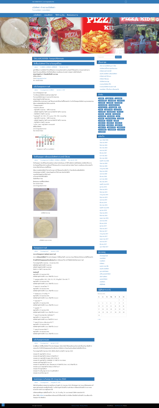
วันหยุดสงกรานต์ (40, 248)
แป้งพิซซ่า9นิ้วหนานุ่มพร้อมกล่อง (108, 68)
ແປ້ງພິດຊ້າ (54, 67)
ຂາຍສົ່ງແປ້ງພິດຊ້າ (112, 129)
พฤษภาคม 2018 (104, 218)
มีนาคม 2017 (103, 244)
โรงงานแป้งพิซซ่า (102, 129)
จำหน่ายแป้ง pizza (103, 107)
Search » (118, 57)
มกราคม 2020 (103, 179)
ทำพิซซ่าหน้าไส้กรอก (105, 76)
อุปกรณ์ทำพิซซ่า (104, 271)
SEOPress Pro (119, 405)
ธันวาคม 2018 (103, 205)
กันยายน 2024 (103, 142)
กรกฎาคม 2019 (104, 194)
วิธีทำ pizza (120, 111)
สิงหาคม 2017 (103, 231)
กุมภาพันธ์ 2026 (104, 140)
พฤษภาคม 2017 (104, 239)
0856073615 (38, 1)
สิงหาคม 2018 (103, 215)
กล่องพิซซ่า (48, 15)
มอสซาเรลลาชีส (104, 266)
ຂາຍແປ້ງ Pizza (121, 129)
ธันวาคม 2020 (103, 158)
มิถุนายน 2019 (103, 197)
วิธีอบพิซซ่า (108, 114)
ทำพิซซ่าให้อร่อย (104, 79)
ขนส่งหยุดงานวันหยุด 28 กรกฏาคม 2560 (50, 379)
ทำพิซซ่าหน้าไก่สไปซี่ (105, 71)
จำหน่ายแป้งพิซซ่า (113, 107)
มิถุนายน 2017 (103, 236)
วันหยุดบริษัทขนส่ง (111, 111)
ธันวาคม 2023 (103, 148)
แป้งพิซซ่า (37, 15)
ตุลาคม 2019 (103, 187)
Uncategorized (44, 90)
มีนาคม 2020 (103, 176)
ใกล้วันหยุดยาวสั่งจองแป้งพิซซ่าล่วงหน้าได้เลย (52, 157)
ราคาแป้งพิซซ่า (102, 111)
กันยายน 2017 (103, 228)
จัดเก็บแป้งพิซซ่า (118, 102)
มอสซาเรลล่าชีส (118, 109)
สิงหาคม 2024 (103, 145)
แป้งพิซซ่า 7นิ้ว (102, 125)
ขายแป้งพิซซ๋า (110, 102)
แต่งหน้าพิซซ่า (102, 120)
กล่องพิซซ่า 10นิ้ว (109, 98)
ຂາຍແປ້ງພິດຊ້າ (102, 131)
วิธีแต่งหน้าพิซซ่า (116, 114)
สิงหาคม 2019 (103, 192)
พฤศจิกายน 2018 (104, 208)
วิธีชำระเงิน (59, 15)
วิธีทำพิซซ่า (101, 114)
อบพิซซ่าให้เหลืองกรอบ (110, 118)
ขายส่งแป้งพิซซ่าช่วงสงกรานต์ (108, 86)
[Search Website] (126, 1)
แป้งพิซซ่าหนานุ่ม (104, 81)
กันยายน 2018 (103, 213)
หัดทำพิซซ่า (101, 118)
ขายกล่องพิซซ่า (119, 98)
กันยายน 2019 (103, 189)
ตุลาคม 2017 (103, 226)
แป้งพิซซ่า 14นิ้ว (102, 127)
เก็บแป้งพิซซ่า (120, 118)
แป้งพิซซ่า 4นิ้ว (102, 123)
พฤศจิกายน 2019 (104, 184)
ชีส (119, 107)
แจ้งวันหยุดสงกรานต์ (42, 86)
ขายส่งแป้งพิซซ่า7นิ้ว (105, 84)
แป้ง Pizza (109, 120)
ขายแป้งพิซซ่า (102, 102)
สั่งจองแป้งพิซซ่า (102, 116)
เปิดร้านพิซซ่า (103, 276)
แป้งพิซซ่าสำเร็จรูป (111, 127)
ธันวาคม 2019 (103, 181)
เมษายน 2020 (103, 174)
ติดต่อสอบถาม (72, 15)
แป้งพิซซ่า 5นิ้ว (110, 123)
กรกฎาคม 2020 (104, 168)
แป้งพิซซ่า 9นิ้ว (110, 125)
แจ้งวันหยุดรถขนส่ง (41, 340)
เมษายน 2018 (103, 220)
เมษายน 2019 (103, 200)
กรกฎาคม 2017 (104, 234)
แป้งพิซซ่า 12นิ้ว (119, 125)
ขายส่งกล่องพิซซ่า (102, 100)
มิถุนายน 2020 (103, 171)
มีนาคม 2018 (103, 223)
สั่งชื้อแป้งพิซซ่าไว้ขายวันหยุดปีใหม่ (47, 64)
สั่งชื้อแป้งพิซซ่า (111, 116)
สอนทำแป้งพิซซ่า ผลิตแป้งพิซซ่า (108, 73)
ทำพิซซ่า (100, 109)
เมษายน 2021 (103, 150)
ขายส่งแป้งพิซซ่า (112, 100)
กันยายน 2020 (103, 163)
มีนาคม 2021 (103, 153)
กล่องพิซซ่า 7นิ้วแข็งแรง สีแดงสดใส (109, 89)
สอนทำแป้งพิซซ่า (104, 268)
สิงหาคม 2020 (103, 166)
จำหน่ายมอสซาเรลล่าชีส (114, 105)
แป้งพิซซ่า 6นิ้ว (119, 123)
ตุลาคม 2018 (103, 210)
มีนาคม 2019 (103, 202)
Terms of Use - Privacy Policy (79, 405)
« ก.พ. (99, 319)
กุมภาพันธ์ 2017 (104, 247)
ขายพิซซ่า (43, 67)
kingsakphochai (49, 1)
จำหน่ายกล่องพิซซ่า (103, 105)
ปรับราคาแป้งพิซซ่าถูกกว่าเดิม (108, 66)
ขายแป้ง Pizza (121, 100)
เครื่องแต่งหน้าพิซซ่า (105, 274)
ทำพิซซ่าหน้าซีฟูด (108, 109)
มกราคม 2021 (103, 155)
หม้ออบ (118, 116)
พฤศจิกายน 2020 (104, 161)
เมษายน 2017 (103, 241)
